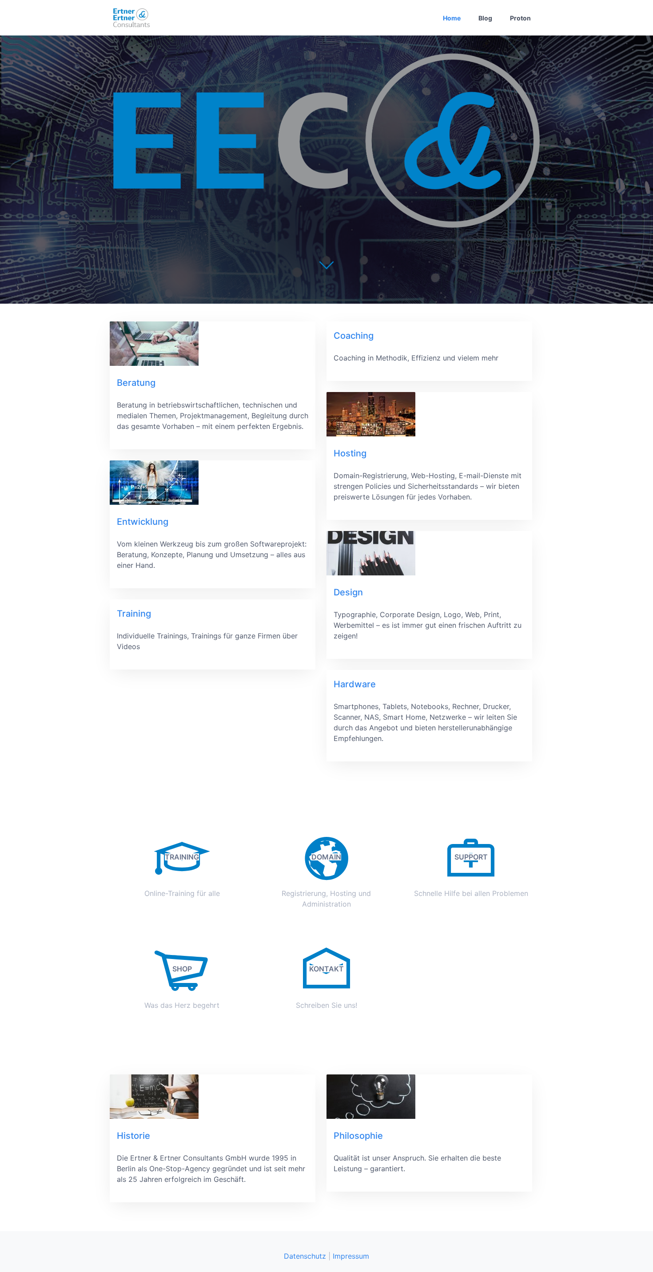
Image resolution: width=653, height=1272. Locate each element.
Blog (485, 18)
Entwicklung (142, 521)
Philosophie (358, 1135)
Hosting (350, 453)
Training (134, 613)
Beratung (136, 382)
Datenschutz (305, 1256)
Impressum (351, 1256)
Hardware (355, 684)
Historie (133, 1135)
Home (452, 18)
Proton (520, 18)
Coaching (354, 335)
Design (348, 592)
